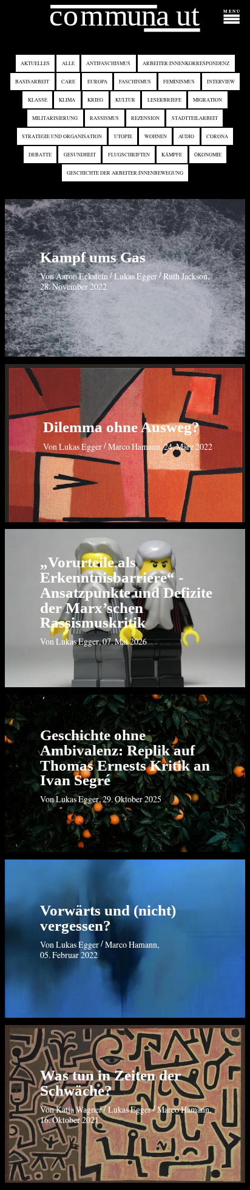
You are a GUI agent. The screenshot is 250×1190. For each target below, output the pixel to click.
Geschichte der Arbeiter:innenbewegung (125, 172)
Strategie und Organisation (62, 136)
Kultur (125, 100)
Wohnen (155, 136)
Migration (207, 100)
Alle (68, 63)
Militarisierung (55, 118)
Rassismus (104, 118)
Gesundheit (80, 154)
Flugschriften (129, 154)
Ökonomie (207, 154)
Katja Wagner (79, 1109)
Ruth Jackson (185, 276)
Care (68, 82)
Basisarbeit (32, 82)
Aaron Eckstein (82, 276)
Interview (221, 82)
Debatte (40, 154)
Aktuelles (35, 63)
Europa (97, 82)
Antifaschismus (108, 63)
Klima (67, 100)
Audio (186, 136)
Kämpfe (171, 154)
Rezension (145, 118)
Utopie (123, 136)
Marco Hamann (134, 446)
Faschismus (135, 82)
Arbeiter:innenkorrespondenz (186, 63)
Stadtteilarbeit (195, 118)
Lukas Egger (135, 276)
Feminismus (179, 82)
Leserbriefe (164, 100)
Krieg (95, 100)
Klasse (37, 100)
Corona (217, 136)
